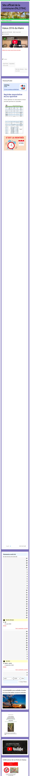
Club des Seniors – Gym (21, 70)
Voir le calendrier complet (21, 628)
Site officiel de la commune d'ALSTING (14, 6)
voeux (5, 59)
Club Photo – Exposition (8, 64)
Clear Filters (23, 681)
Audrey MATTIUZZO (8, 32)
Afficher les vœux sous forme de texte (11, 50)
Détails (4, 625)
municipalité (6, 34)
